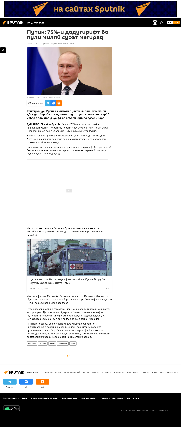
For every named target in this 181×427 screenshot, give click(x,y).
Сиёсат (95, 372)
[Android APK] (11, 408)
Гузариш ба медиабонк (51, 97)
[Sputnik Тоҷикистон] (13, 25)
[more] (107, 288)
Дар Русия (32, 343)
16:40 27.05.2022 (35, 43)
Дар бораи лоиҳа (11, 398)
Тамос (24, 398)
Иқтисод (42, 343)
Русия (86, 372)
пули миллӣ (62, 343)
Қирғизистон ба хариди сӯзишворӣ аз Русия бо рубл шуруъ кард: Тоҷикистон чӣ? (67, 281)
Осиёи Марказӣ (72, 372)
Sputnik (32, 97)
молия (52, 343)
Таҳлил (145, 372)
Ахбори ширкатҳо (70, 398)
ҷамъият (119, 372)
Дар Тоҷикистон (52, 372)
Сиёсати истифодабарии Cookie (115, 398)
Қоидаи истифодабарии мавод (45, 398)
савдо (73, 343)
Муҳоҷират (133, 372)
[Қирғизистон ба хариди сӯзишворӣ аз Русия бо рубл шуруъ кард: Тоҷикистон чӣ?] (69, 257)
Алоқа (136, 398)
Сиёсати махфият (89, 398)
